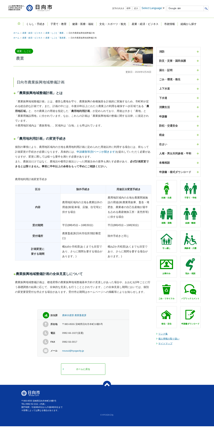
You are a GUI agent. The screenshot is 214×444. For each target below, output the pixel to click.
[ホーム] (19, 23)
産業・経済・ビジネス (32, 33)
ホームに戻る (83, 369)
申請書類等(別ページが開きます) (96, 151)
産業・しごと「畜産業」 (56, 38)
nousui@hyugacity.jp (73, 350)
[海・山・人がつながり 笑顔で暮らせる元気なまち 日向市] (30, 8)
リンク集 (163, 333)
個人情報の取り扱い (168, 338)
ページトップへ (107, 385)
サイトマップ (165, 343)
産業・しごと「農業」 (55, 33)
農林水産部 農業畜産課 (74, 315)
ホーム (16, 33)
